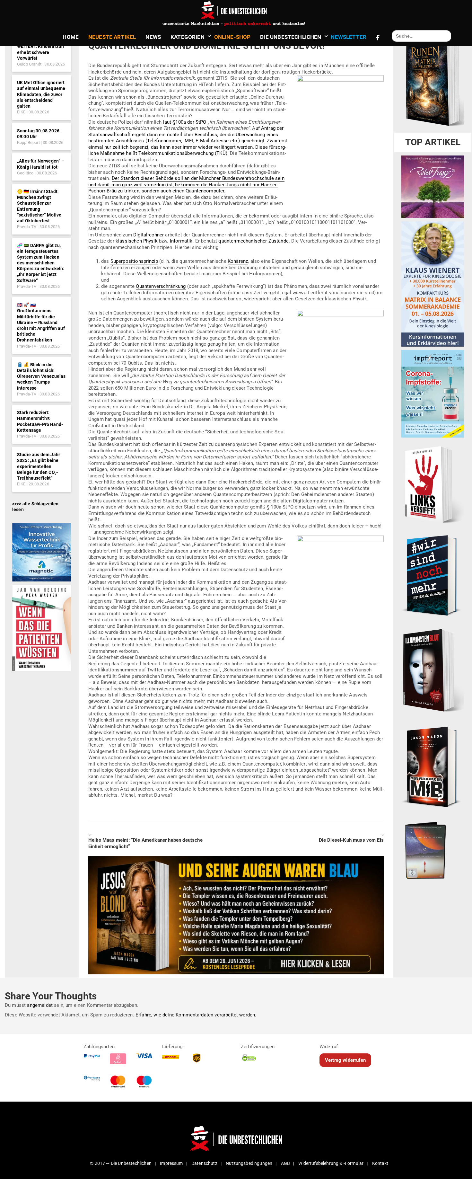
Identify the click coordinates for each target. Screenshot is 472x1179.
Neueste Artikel (112, 37)
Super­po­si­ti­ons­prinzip (134, 261)
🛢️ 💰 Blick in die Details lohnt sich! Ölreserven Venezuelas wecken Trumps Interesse (41, 376)
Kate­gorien (187, 37)
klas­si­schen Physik (137, 241)
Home (71, 37)
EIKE (21, 112)
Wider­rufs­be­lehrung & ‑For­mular (330, 1163)
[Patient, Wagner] (41, 627)
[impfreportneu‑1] (432, 393)
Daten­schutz (204, 1163)
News (153, 37)
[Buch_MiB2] (432, 766)
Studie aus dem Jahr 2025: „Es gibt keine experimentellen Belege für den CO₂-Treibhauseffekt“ (38, 466)
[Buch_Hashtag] (432, 575)
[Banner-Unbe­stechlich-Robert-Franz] (432, 187)
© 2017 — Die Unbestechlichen (121, 1163)
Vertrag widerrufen (345, 1060)
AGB (285, 1163)
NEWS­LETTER (348, 37)
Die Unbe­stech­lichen (290, 37)
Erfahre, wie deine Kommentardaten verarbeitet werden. (195, 1014)
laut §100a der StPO (184, 122)
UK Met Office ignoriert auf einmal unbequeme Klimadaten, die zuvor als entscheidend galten (41, 94)
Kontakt (380, 1163)
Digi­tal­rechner (148, 235)
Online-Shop (232, 37)
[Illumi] (432, 671)
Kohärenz (238, 261)
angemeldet (40, 1005)
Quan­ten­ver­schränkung (161, 286)
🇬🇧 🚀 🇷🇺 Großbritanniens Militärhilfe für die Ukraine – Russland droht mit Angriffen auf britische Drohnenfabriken (41, 322)
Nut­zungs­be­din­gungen (249, 1163)
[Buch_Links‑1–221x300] (432, 483)
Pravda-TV (26, 226)
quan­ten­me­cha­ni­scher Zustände (253, 241)
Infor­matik (181, 241)
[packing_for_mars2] (432, 849)
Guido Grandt (29, 64)
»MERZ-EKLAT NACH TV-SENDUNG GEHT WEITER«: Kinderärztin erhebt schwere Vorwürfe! (40, 46)
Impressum (171, 1163)
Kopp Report (28, 142)
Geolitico (25, 173)
